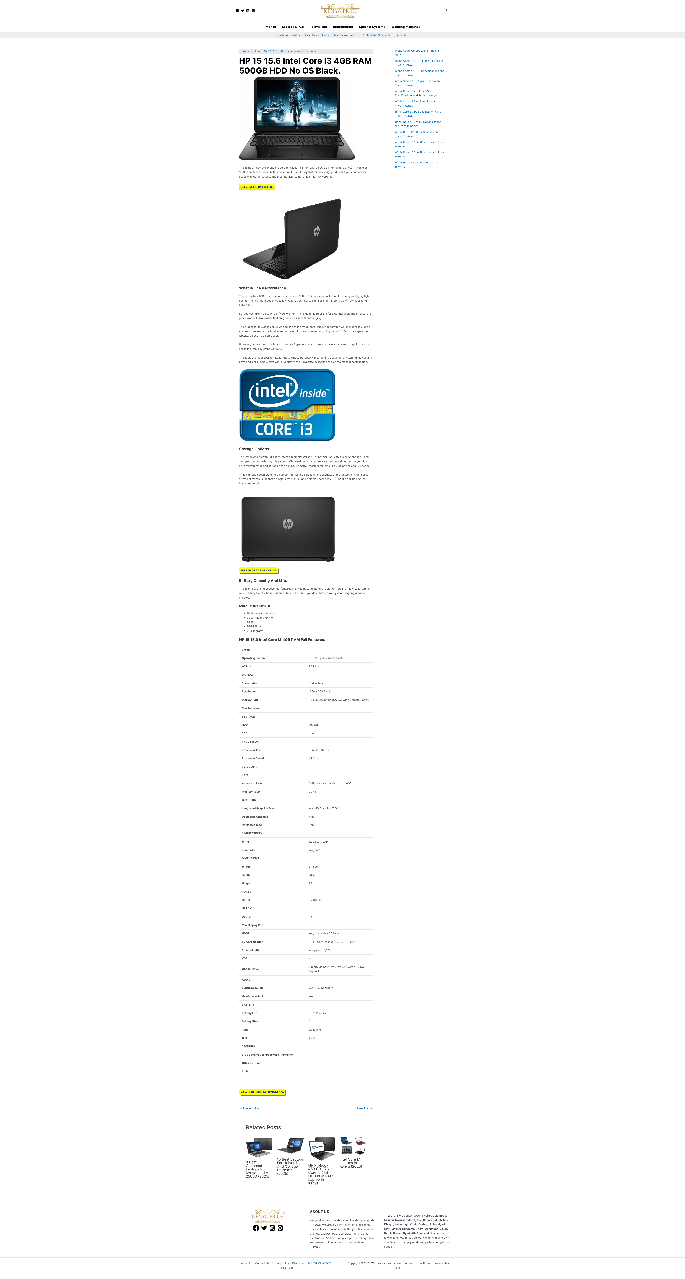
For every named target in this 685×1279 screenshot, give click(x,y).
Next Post (365, 1108)
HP (281, 51)
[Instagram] (247, 10)
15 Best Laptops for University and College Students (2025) (290, 1166)
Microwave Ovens (345, 35)
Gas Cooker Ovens (317, 35)
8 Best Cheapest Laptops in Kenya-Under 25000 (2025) (257, 1169)
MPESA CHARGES (319, 1263)
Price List (401, 35)
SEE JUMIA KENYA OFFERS (257, 186)
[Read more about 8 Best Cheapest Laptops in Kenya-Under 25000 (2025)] (259, 1147)
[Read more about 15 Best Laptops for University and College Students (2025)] (290, 1145)
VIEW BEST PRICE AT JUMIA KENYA (262, 1091)
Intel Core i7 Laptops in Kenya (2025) (350, 1163)
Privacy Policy (281, 1263)
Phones (270, 27)
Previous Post (249, 1108)
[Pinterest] (253, 10)
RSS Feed (287, 1267)
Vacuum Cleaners (289, 35)
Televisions (318, 27)
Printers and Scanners (376, 35)
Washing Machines (405, 27)
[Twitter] (242, 10)
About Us (247, 1263)
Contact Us (262, 1263)
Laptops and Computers (301, 51)
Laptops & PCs (293, 27)
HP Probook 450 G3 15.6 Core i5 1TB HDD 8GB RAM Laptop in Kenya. (320, 1174)
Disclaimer (299, 1263)
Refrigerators (343, 27)
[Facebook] (237, 10)
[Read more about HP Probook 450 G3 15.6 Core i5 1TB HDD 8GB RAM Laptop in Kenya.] (321, 1148)
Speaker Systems (372, 27)
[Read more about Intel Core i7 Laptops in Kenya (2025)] (352, 1145)
